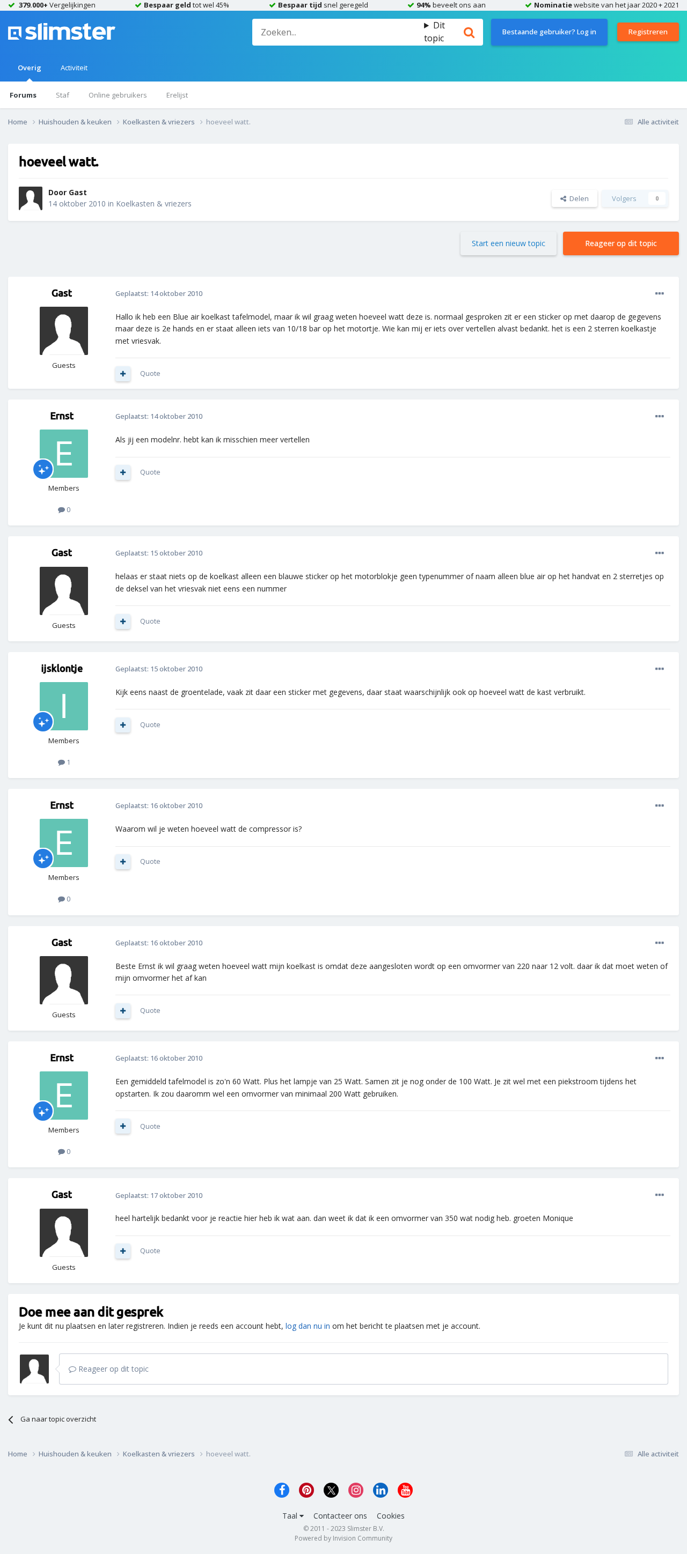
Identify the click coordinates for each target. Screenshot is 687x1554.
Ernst (62, 415)
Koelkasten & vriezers (154, 203)
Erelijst (177, 95)
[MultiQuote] (122, 373)
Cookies (391, 1516)
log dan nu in (308, 1326)
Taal (290, 1516)
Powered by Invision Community (343, 1538)
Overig (29, 67)
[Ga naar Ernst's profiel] (64, 454)
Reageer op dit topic (621, 243)
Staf (62, 95)
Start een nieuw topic (508, 243)
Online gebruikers (118, 95)
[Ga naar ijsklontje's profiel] (64, 706)
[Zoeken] (469, 32)
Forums (23, 95)
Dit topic (434, 31)
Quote (150, 373)
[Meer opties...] (659, 293)
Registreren (648, 31)
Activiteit (74, 67)
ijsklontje (62, 668)
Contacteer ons (340, 1516)
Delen (577, 198)
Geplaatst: (158, 293)
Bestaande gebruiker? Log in (549, 31)
